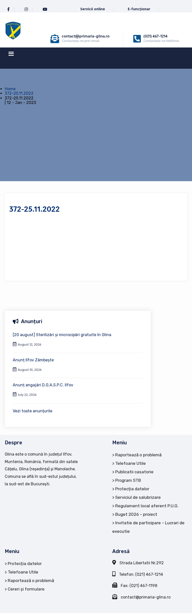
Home (10, 88)
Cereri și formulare (26, 589)
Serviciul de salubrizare (138, 497)
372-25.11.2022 (19, 93)
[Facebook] (8, 9)
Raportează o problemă (138, 454)
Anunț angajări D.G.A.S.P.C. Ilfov (43, 385)
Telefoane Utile (130, 463)
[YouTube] (45, 9)
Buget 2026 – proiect (136, 514)
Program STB (128, 480)
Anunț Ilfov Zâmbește (33, 360)
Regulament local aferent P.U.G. (146, 505)
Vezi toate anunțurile (32, 411)
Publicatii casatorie (134, 471)
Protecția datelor (132, 488)
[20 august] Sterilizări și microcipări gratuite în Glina (62, 334)
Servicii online (93, 8)
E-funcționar (139, 8)
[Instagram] (26, 9)
